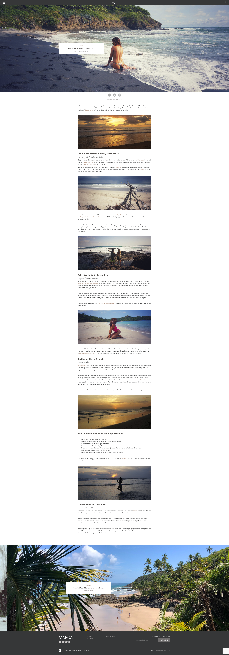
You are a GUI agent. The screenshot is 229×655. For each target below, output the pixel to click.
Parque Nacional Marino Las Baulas (91, 217)
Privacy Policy (92, 638)
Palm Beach (144, 380)
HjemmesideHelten (164, 650)
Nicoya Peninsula (88, 162)
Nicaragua (140, 160)
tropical (135, 511)
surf (142, 169)
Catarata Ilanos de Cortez (87, 353)
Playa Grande (121, 215)
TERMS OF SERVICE (111, 636)
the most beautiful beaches (106, 303)
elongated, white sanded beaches (88, 283)
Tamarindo (119, 167)
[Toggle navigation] (4, 3)
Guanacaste (89, 110)
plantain (124, 459)
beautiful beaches (89, 164)
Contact (90, 636)
